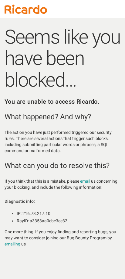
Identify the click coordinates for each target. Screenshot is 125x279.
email (85, 181)
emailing (12, 243)
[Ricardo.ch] (26, 9)
